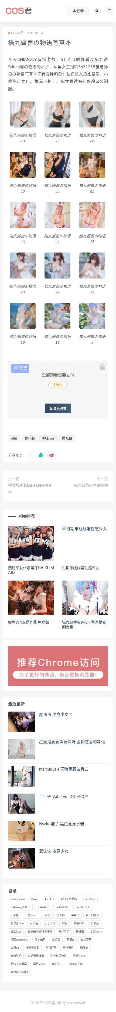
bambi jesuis (18, 899)
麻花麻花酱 (76, 964)
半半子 (75, 915)
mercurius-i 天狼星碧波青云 (63, 769)
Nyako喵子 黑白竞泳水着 (61, 824)
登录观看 (59, 408)
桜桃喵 (80, 931)
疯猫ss (70, 939)
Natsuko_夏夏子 (20, 907)
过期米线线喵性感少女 (80, 568)
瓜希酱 (56, 939)
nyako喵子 (43, 907)
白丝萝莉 (86, 939)
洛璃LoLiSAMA (19, 939)
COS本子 (17, 32)
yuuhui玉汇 (83, 907)
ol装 (14, 438)
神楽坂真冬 (32, 948)
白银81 (15, 948)
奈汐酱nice (17, 923)
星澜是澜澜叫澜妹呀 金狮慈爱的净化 (72, 742)
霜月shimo (39, 964)
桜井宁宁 (64, 931)
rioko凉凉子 (63, 907)
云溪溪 (46, 915)
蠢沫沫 (84, 948)
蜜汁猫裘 (68, 948)
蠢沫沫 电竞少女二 (56, 715)
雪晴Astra (79, 956)
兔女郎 (61, 915)
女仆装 (30, 438)
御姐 (64, 923)
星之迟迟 (16, 931)
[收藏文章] (30, 455)
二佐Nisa (30, 915)
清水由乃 (40, 939)
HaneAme (89, 899)
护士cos (48, 438)
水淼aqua (96, 931)
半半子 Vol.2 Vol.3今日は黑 (63, 797)
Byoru (35, 899)
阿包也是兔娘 (58, 956)
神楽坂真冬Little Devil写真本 (30, 489)
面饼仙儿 (57, 964)
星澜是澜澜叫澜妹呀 (40, 931)
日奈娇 (95, 923)
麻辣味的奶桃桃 (20, 972)
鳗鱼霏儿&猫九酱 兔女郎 (28, 622)
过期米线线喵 (36, 956)
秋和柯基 (51, 948)
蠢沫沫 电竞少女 (54, 851)
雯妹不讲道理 (19, 964)
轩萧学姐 (16, 956)
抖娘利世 (79, 923)
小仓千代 (50, 923)
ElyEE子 (49, 899)
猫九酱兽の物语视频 (91, 485)
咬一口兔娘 (92, 915)
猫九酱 (67, 438)
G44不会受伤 (69, 899)
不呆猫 (15, 915)
